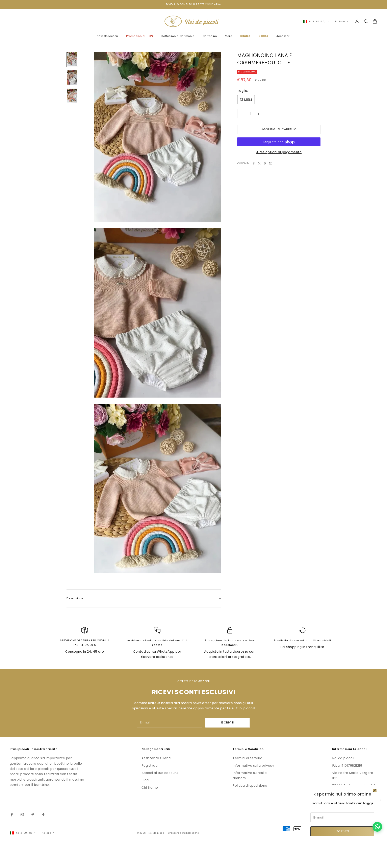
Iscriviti (342, 831)
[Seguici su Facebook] (12, 815)
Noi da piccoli (343, 758)
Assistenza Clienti (156, 758)
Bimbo (263, 36)
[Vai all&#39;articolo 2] (72, 77)
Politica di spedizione (250, 785)
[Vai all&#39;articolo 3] (72, 95)
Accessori (283, 36)
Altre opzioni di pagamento (279, 152)
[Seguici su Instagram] (22, 815)
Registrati (149, 765)
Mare (228, 36)
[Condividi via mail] (270, 163)
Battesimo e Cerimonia (177, 36)
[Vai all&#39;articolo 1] (72, 59)
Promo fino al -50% (140, 36)
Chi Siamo (149, 787)
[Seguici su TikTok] (43, 815)
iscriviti (227, 722)
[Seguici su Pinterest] (33, 815)
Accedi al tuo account (159, 772)
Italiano (340, 21)
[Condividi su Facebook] (253, 163)
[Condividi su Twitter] (259, 163)
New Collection (107, 36)
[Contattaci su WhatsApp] (377, 827)
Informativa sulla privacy (253, 765)
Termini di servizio (247, 758)
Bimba (245, 36)
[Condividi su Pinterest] (265, 163)
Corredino (210, 36)
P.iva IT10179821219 (347, 765)
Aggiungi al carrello (279, 129)
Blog (145, 780)
